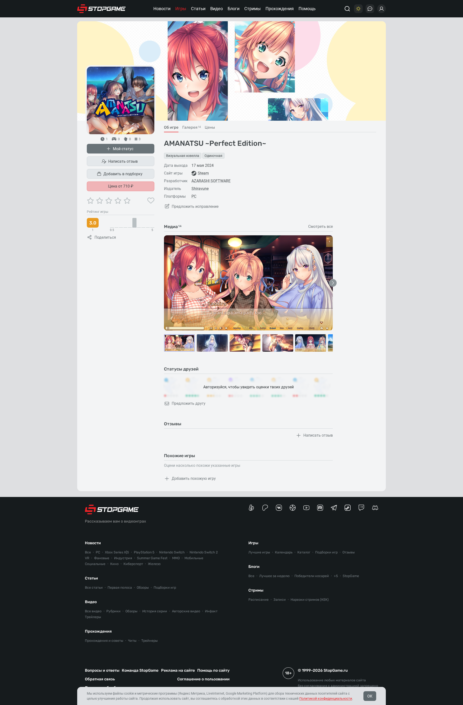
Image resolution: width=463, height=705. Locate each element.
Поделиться (105, 237)
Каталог (303, 552)
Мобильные (193, 558)
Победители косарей (311, 576)
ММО (176, 558)
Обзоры (143, 588)
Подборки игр (165, 588)
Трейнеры (149, 641)
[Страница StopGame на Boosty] (251, 508)
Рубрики (113, 611)
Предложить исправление (195, 206)
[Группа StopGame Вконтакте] (279, 508)
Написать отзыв (123, 161)
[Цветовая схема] (358, 8)
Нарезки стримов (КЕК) (310, 600)
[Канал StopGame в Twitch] (361, 508)
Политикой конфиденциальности (325, 698)
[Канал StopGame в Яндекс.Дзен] (293, 508)
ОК (369, 696)
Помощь (307, 8)
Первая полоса (120, 588)
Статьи (198, 8)
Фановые (101, 558)
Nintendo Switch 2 (204, 552)
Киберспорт (133, 564)
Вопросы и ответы (102, 670)
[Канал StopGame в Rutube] (320, 508)
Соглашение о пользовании (203, 679)
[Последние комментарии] (370, 8)
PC (193, 196)
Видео (216, 8)
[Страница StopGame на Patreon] (265, 508)
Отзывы (348, 552)
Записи (279, 600)
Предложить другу (188, 403)
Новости (161, 8)
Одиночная (213, 156)
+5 (336, 576)
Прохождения (280, 8)
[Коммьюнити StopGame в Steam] (348, 508)
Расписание (258, 600)
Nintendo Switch (172, 552)
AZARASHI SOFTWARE (211, 181)
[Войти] (381, 8)
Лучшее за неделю (274, 576)
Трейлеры (93, 617)
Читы (132, 641)
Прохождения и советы (104, 641)
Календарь (284, 552)
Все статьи (94, 588)
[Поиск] (347, 9)
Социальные (95, 564)
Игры (180, 8)
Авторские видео (186, 611)
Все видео (93, 611)
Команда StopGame (140, 670)
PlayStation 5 (144, 552)
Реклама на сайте (178, 670)
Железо (154, 564)
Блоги (233, 8)
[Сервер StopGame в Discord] (375, 508)
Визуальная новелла (182, 156)
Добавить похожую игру (194, 478)
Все (88, 552)
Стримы (252, 8)
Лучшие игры (259, 552)
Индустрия (123, 558)
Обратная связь (100, 679)
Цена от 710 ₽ (120, 186)
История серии (154, 611)
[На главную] (101, 8)
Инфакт (211, 611)
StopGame (351, 576)
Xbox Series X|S (117, 552)
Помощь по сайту (213, 670)
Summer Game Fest (152, 558)
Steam (203, 173)
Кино (114, 564)
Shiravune (200, 188)
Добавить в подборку (123, 174)
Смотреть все (320, 227)
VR (87, 558)
